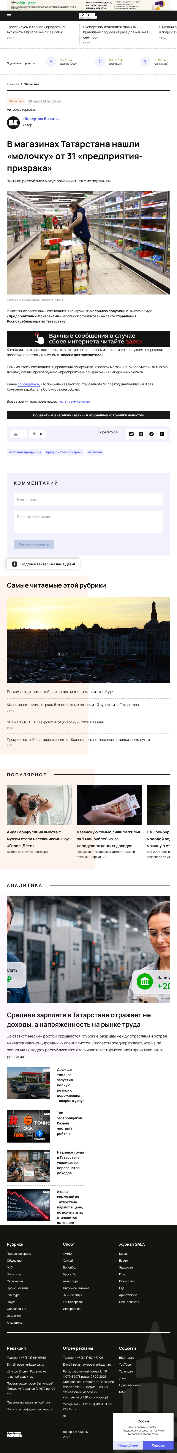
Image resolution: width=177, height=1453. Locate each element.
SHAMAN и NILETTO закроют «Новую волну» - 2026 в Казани (55, 722)
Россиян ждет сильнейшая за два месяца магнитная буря (60, 691)
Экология (14, 1315)
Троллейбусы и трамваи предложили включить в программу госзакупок (36, 29)
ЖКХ (10, 1267)
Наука (11, 1302)
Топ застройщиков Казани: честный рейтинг (69, 1123)
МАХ (122, 1392)
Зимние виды (72, 1295)
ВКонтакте (126, 1357)
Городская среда (19, 1253)
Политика (14, 1274)
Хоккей (68, 1260)
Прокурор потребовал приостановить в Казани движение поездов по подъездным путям (78, 739)
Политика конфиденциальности (29, 1409)
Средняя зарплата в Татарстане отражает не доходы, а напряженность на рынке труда (79, 1019)
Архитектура (128, 1295)
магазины (95, 452)
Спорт (69, 1244)
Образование (16, 1309)
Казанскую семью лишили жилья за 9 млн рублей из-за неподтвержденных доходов (108, 838)
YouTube (125, 1364)
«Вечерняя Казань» (41, 118)
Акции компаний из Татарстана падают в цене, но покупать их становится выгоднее (70, 1207)
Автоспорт (70, 1281)
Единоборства (73, 1302)
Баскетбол (70, 1274)
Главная (13, 84)
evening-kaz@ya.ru (30, 1364)
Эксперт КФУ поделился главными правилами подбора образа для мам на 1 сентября (115, 32)
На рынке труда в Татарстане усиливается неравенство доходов (70, 1162)
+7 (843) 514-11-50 (33, 1357)
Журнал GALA (132, 1244)
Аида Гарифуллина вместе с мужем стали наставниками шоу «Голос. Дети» (38, 838)
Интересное (72, 1309)
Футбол (68, 1253)
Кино (122, 1274)
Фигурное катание (76, 1288)
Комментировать (34, 544)
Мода (123, 1253)
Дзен (122, 1378)
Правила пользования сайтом (28, 1402)
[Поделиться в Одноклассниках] (141, 434)
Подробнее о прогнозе (21, 63)
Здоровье (126, 1267)
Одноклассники (130, 1385)
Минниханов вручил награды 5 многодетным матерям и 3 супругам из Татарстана (73, 704)
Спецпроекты (129, 1302)
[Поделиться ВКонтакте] (131, 434)
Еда (121, 1288)
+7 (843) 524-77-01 (90, 1357)
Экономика (15, 1281)
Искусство (126, 1281)
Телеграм (126, 1371)
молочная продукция (25, 452)
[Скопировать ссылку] (162, 434)
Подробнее (128, 1445)
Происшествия (17, 1288)
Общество (31, 84)
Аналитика (25, 885)
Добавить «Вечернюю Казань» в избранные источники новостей (88, 415)
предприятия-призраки (64, 452)
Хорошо (158, 1445)
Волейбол (70, 1267)
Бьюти (123, 1260)
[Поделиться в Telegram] (151, 434)
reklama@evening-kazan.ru (92, 1364)
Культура (13, 1295)
